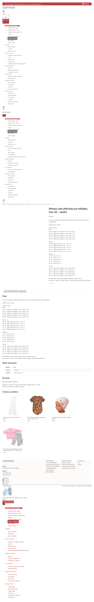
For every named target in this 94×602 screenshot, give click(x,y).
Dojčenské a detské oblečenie (12, 25)
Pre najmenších (11, 61)
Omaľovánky (11, 93)
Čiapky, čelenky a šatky (13, 27)
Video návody (11, 103)
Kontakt (79, 464)
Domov (4, 204)
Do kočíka (10, 48)
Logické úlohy (11, 97)
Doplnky (7, 44)
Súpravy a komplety (12, 38)
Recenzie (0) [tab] (22, 291)
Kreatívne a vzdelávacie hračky (14, 55)
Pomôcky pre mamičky (13, 101)
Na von (9, 57)
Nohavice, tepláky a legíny (13, 36)
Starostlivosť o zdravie (13, 72)
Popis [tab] (5, 291)
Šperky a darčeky (12, 51)
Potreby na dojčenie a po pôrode (15, 76)
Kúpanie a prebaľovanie (13, 70)
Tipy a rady (28, 4)
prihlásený (10, 386)
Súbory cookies (52, 466)
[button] (4, 13)
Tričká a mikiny (11, 42)
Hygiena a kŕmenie (10, 65)
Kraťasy (10, 34)
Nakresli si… (11, 99)
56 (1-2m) (16, 370)
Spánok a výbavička (10, 80)
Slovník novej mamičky (36, 4)
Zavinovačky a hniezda (13, 89)
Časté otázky (49, 462)
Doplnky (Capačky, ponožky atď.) (15, 32)
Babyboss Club (9, 91)
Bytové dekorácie (11, 46)
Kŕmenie (10, 67)
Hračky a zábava (9, 53)
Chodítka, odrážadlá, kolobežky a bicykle (16, 63)
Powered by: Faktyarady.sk (69, 485)
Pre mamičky (8, 74)
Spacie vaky (10, 86)
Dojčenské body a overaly (13, 29)
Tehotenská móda (12, 78)
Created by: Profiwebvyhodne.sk (84, 485)
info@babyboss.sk (20, 4)
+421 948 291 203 (10, 4)
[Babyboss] (6, 113)
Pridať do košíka (8, 501)
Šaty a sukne (10, 40)
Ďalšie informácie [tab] (13, 291)
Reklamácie (51, 471)
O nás (79, 462)
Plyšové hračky (11, 59)
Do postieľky (11, 84)
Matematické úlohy (12, 95)
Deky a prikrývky (12, 82)
